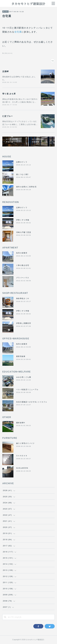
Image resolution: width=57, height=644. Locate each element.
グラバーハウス (22, 277)
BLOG (5, 12)
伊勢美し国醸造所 (23, 323)
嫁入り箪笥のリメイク (25, 443)
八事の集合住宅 (22, 265)
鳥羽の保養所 (21, 253)
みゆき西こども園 (23, 377)
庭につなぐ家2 (22, 174)
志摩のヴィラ (21, 162)
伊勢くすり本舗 (22, 220)
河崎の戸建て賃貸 (23, 232)
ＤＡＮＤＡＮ (21, 455)
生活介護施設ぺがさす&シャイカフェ (31, 402)
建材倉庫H (20, 422)
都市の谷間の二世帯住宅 (26, 186)
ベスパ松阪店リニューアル (27, 389)
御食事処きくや (22, 298)
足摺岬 (5, 71)
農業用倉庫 (20, 356)
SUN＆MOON (22, 468)
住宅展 (18, 31)
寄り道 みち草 (9, 93)
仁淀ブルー (7, 116)
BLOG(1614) (7, 53)
